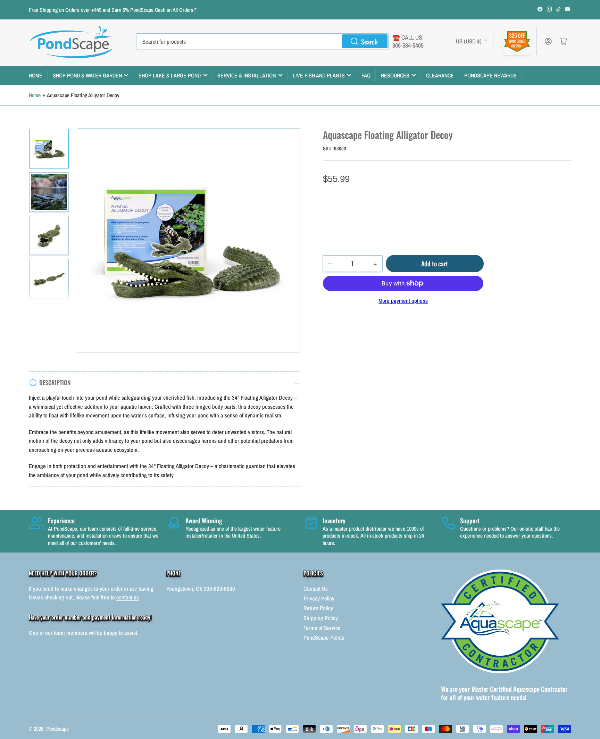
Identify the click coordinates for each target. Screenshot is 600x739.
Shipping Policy (320, 618)
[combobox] (262, 41)
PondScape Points (323, 637)
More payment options (403, 301)
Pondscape (57, 728)
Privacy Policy (318, 598)
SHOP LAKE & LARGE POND (170, 75)
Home (35, 95)
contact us (127, 597)
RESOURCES (395, 75)
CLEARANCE (440, 75)
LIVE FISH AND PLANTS (319, 75)
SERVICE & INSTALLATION (246, 75)
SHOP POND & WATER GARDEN (87, 75)
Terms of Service (322, 628)
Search (369, 41)
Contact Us (315, 588)
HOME (35, 75)
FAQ (365, 75)
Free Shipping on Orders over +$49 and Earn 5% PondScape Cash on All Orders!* (113, 10)
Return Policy (318, 608)
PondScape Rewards (490, 75)
